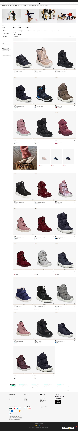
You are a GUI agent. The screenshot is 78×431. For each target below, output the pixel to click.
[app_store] (58, 403)
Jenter (15, 30)
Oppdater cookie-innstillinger (45, 427)
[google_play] (58, 401)
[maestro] (17, 408)
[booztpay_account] (10, 408)
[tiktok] (63, 396)
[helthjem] (28, 408)
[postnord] (25, 408)
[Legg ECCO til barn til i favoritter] (30, 27)
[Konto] (70, 3)
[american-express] (12, 411)
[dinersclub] (10, 411)
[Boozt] (39, 3)
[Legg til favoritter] (33, 71)
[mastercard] (15, 408)
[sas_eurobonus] (10, 413)
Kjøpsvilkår (30, 427)
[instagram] (58, 396)
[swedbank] (20, 411)
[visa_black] (12, 408)
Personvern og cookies (38, 427)
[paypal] (15, 411)
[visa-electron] (20, 408)
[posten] (30, 408)
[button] (6, 41)
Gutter (19, 30)
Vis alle (68, 390)
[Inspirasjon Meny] (48, 5)
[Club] (72, 3)
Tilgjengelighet (33, 427)
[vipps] (17, 411)
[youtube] (60, 396)
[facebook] (56, 396)
